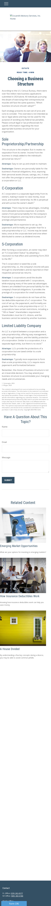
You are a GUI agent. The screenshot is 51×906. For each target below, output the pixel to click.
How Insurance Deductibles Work (19, 596)
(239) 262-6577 (17, 893)
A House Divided (10, 649)
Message (6, 457)
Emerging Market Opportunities (19, 546)
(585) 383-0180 (17, 896)
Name (4, 426)
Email (4, 442)
